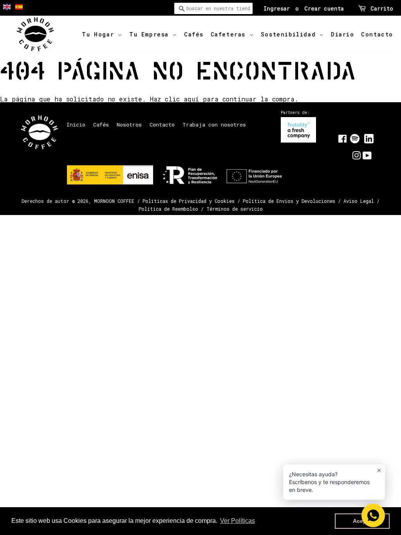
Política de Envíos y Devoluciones (289, 201)
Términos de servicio (234, 209)
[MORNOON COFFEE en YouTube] (367, 157)
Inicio (76, 124)
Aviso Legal (358, 201)
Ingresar (277, 8)
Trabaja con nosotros (214, 124)
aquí (191, 99)
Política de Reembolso (168, 209)
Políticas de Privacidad (174, 201)
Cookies (225, 201)
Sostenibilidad (290, 34)
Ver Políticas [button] (237, 520)
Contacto (377, 34)
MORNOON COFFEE (114, 201)
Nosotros (129, 124)
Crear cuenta (324, 8)
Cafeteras (230, 34)
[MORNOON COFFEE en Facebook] (342, 140)
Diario (342, 34)
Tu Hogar (99, 34)
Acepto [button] (362, 521)
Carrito (381, 8)
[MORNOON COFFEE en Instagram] (356, 157)
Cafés (194, 34)
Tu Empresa (151, 34)
